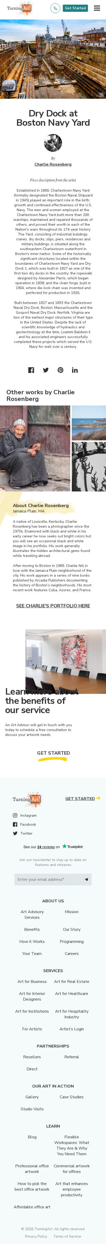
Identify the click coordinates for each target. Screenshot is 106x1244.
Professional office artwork (32, 1168)
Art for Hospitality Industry (72, 1014)
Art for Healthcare (71, 993)
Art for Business (32, 981)
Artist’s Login (71, 1029)
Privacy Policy (36, 1236)
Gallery (32, 1097)
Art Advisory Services (32, 914)
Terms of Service (67, 1236)
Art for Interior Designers (32, 996)
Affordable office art (32, 1207)
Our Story (72, 929)
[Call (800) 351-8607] (55, 8)
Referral (71, 1057)
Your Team (32, 953)
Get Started (75, 8)
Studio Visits (32, 1109)
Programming (72, 941)
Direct (32, 1069)
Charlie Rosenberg (53, 164)
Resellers (32, 1057)
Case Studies (72, 1097)
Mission (71, 912)
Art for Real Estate (71, 981)
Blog (32, 1137)
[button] (97, 8)
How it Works (32, 941)
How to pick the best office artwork (32, 1186)
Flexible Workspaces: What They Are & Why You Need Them (71, 1145)
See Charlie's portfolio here (53, 606)
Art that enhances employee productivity (71, 1189)
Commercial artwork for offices (72, 1168)
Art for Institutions (32, 1011)
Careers (72, 953)
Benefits (32, 929)
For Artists (32, 1029)
